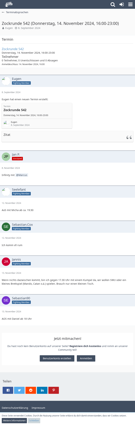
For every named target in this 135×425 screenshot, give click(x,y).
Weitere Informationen (14, 420)
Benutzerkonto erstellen (57, 358)
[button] (130, 4)
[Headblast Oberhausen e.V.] (8, 4)
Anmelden (86, 358)
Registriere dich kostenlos (85, 346)
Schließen (34, 420)
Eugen (9, 28)
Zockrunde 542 (13, 49)
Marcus (22, 175)
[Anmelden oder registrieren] (121, 4)
